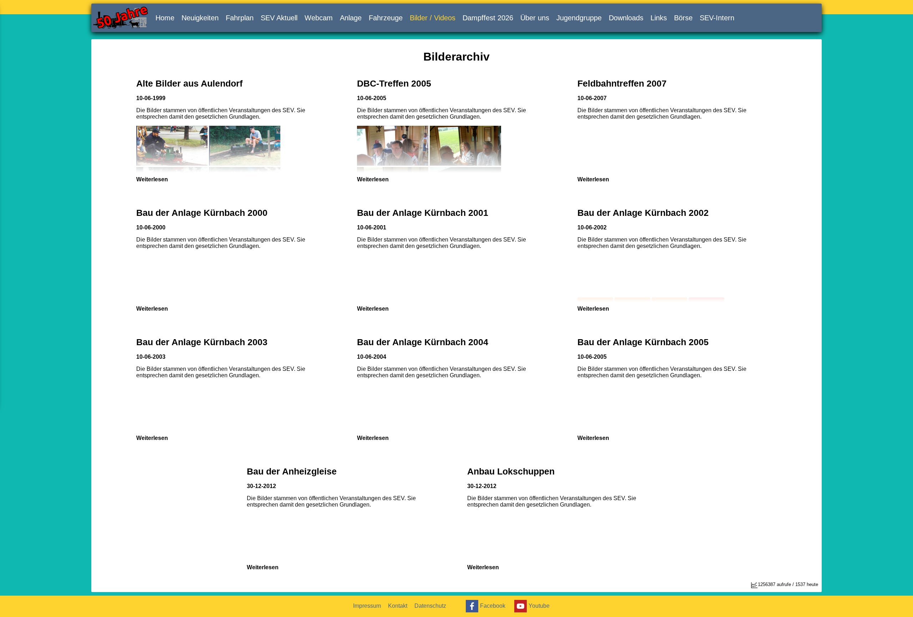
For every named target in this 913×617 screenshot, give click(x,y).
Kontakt (397, 606)
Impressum (367, 606)
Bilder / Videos (432, 18)
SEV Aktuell (279, 18)
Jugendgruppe (579, 18)
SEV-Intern (717, 18)
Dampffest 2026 (488, 18)
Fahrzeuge (386, 18)
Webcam (319, 18)
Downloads (626, 18)
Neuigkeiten (200, 18)
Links (659, 18)
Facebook (492, 605)
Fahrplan (240, 18)
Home (164, 18)
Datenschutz (430, 606)
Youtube (539, 605)
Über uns (534, 18)
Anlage (351, 18)
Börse (683, 18)
